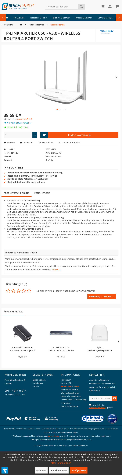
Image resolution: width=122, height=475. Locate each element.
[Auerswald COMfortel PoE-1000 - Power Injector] (22, 334)
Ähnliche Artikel (13, 311)
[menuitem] (65, 7)
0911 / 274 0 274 (15, 391)
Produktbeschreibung (16, 193)
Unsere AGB (66, 383)
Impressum (66, 379)
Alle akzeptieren (59, 470)
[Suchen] (81, 6)
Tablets (36, 386)
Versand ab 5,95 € (24, 119)
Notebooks (38, 383)
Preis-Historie (42, 193)
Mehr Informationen (61, 462)
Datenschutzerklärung (71, 396)
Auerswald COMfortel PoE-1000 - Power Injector (22, 349)
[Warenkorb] (117, 7)
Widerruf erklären (70, 386)
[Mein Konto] (110, 7)
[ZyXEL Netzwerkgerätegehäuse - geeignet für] (99, 334)
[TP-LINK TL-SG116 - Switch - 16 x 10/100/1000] (61, 334)
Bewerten (28, 142)
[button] (4, 470)
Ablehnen (41, 470)
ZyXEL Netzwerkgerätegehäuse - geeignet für (99, 349)
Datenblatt (47, 142)
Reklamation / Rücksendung (73, 399)
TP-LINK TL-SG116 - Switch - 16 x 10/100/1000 (61, 349)
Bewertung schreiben (100, 296)
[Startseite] (21, 24)
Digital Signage (39, 379)
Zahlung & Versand (69, 389)
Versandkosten (54, 436)
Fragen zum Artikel (70, 142)
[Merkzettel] (103, 7)
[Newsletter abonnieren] (114, 398)
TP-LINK (56, 269)
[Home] (7, 17)
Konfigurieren (79, 470)
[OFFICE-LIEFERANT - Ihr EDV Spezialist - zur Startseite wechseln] (17, 6)
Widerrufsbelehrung (70, 393)
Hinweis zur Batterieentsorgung (69, 405)
